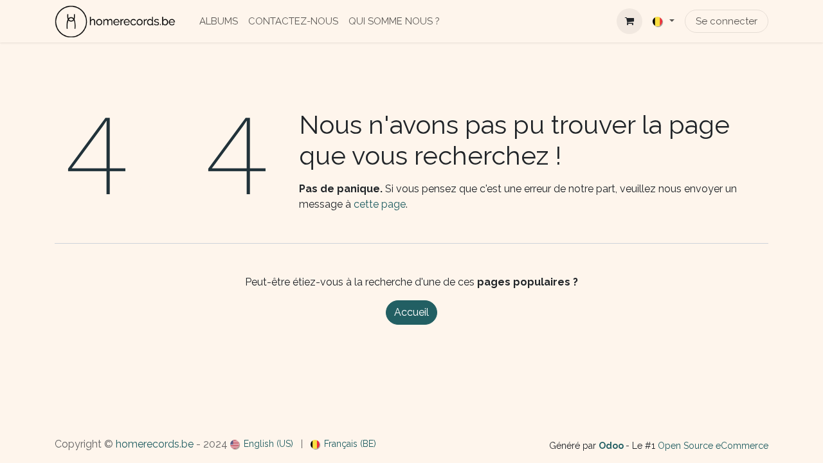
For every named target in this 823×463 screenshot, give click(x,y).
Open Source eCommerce (713, 445)
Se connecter (726, 21)
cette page (380, 204)
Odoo (612, 445)
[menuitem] (218, 21)
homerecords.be (155, 444)
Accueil (411, 312)
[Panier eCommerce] (629, 21)
